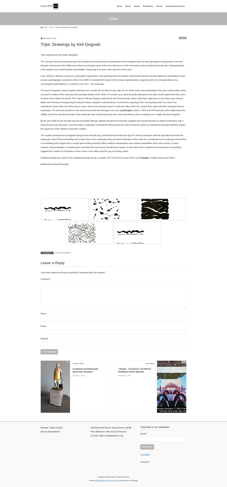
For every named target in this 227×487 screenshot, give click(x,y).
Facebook (145, 454)
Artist (183, 38)
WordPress (102, 480)
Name (43, 313)
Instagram (145, 462)
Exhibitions (67, 253)
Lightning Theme (114, 480)
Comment (46, 279)
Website (44, 339)
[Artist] (55, 386)
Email (43, 326)
